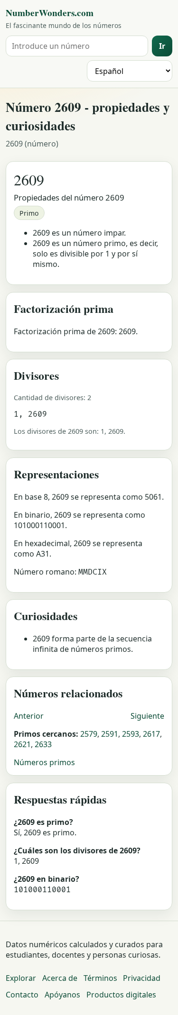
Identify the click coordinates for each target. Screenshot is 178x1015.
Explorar (21, 978)
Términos (100, 978)
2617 (151, 734)
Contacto (22, 994)
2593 (130, 734)
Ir (162, 46)
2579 (88, 734)
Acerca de (59, 978)
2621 (22, 744)
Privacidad (141, 978)
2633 (43, 744)
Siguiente (147, 716)
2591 (109, 734)
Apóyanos (62, 994)
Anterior (29, 716)
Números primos (44, 762)
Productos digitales (121, 994)
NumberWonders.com (50, 12)
